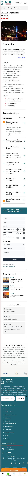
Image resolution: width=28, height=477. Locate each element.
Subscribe (20, 398)
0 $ (13, 277)
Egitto (7, 435)
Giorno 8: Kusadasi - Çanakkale (13, 186)
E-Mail (19, 475)
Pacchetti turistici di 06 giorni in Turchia (16, 288)
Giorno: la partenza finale (13, 200)
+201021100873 (10, 449)
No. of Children (9, 233)
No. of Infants (8, 238)
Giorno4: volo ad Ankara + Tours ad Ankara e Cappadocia (13, 156)
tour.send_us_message (9, 266)
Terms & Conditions (10, 415)
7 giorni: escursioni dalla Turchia (17, 296)
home (2, 8)
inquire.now (14, 470)
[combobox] (4, 226)
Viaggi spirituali (9, 432)
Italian (19, 3)
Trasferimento (9, 426)
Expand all (22, 118)
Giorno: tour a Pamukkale (11, 179)
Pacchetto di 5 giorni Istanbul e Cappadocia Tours (16, 281)
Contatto (7, 421)
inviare (14, 259)
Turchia (7, 438)
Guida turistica (9, 412)
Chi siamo (8, 418)
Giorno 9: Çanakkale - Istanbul (13, 193)
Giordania (8, 429)
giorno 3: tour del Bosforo (12, 148)
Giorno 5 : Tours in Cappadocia (12, 163)
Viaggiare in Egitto (10, 423)
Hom (3, 475)
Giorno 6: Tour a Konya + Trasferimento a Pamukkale (14, 171)
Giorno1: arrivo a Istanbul (12, 123)
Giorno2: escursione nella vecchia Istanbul (14, 141)
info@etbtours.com (11, 454)
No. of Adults (9, 229)
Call (14, 475)
